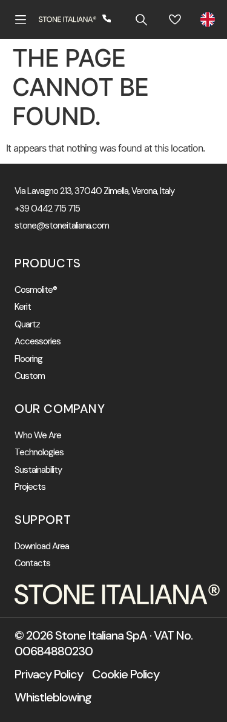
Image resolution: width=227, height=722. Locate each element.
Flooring (28, 359)
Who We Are (38, 435)
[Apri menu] (20, 19)
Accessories (38, 341)
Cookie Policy (125, 674)
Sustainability (38, 470)
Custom (30, 376)
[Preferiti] (175, 19)
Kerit (23, 307)
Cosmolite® (36, 290)
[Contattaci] (107, 19)
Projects (30, 487)
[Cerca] (141, 19)
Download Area (42, 546)
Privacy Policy (49, 674)
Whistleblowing (53, 697)
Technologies (39, 452)
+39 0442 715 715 (47, 209)
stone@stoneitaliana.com (62, 226)
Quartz (27, 324)
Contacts (32, 563)
